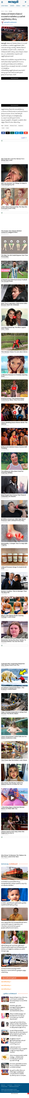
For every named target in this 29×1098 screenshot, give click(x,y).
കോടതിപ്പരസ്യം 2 (6, 985)
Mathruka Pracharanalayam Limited (9, 1089)
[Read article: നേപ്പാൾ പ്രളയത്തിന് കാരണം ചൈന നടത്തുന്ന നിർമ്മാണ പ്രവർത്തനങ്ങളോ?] (5, 1065)
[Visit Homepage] (13, 1)
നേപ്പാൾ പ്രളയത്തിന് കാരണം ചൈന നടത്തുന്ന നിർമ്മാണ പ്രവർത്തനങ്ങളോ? (18, 1065)
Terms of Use (17, 1085)
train (3, 128)
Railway (6, 125)
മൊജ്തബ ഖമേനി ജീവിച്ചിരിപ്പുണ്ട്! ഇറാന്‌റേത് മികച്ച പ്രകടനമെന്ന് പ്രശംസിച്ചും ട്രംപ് (17, 1041)
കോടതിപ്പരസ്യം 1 (6, 982)
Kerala (18, 6)
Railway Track (13, 125)
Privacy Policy (4, 1086)
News (6, 11)
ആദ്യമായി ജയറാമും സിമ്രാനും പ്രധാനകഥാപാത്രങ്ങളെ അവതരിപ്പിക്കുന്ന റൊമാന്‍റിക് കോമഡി (18, 999)
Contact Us (9, 1085)
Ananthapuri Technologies (13, 1091)
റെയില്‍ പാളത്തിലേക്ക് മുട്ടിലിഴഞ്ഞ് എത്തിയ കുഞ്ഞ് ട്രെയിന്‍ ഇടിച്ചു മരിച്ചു (13, 904)
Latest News (4, 6)
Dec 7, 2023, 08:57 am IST (7, 24)
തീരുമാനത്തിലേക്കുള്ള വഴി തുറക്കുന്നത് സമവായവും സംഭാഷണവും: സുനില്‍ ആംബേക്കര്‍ (17, 1016)
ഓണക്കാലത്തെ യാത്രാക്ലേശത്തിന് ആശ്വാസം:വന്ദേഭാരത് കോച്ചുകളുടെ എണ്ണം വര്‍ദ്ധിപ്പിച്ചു (13, 970)
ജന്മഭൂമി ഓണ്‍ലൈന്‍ (10, 22)
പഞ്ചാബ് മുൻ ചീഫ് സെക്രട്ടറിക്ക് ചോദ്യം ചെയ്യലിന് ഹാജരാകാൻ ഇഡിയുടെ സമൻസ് (18, 1049)
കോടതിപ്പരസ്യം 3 (6, 989)
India (23, 6)
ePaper (12, 6)
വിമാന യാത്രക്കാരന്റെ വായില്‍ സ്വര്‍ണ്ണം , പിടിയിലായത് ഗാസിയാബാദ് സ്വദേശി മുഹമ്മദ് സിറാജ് (18, 1058)
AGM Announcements (14, 1086)
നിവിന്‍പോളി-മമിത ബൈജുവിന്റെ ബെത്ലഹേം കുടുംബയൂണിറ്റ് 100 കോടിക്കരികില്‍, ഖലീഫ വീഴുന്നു (17, 1009)
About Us (3, 1085)
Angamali (20, 125)
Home (2, 11)
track (7, 128)
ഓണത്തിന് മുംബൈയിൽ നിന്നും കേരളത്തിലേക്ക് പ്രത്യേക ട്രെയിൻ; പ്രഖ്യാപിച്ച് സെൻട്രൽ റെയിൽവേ (13, 883)
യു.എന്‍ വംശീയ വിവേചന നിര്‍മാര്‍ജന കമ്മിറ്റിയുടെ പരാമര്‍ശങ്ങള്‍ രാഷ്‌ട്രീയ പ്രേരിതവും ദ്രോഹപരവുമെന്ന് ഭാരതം (18, 1073)
